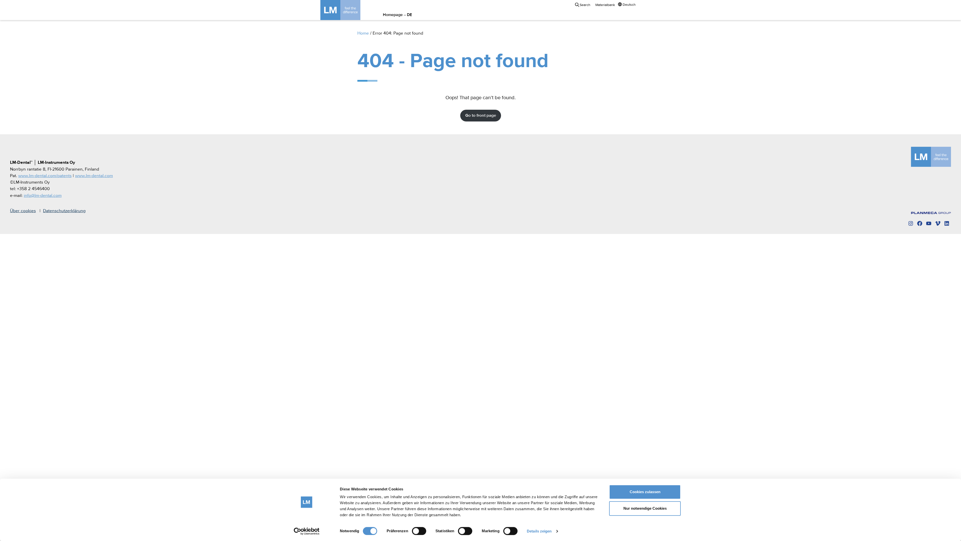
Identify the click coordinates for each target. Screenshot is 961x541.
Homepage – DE (397, 15)
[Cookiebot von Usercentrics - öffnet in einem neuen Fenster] (307, 531)
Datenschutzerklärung (64, 211)
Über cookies (23, 211)
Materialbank (605, 5)
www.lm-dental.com (94, 176)
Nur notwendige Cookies (645, 508)
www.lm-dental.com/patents (45, 176)
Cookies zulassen (645, 492)
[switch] (419, 531)
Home (363, 33)
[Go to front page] (347, 10)
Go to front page (480, 115)
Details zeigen (539, 531)
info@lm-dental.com (43, 195)
